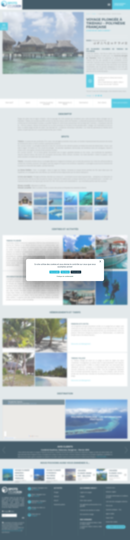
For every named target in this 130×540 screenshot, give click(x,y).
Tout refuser (65, 272)
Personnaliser (76, 272)
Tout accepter (54, 272)
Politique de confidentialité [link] (65, 276)
